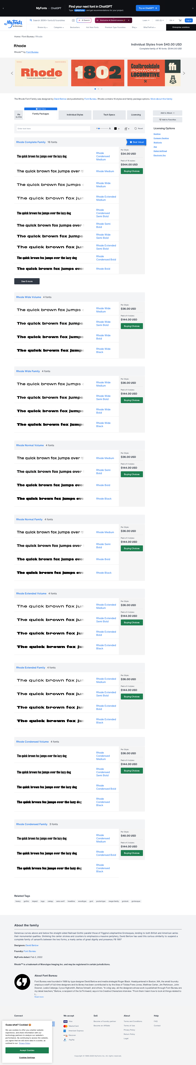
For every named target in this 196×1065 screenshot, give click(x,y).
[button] (3, 8)
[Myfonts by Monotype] (13, 24)
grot (91, 901)
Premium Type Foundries (115, 27)
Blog (133, 27)
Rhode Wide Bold (103, 336)
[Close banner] (129, 20)
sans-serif (60, 901)
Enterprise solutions (181, 27)
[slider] (103, 128)
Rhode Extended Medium (106, 198)
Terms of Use (129, 1026)
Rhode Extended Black (106, 646)
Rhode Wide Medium (103, 184)
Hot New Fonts (92, 27)
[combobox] (60, 20)
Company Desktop (161, 138)
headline (71, 901)
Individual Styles (75, 114)
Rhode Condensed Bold (106, 257)
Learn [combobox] (145, 20)
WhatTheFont (148, 27)
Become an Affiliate (102, 1026)
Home (17, 36)
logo (43, 901)
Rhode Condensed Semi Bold (103, 213)
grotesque (136, 901)
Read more (39, 997)
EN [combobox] (171, 20)
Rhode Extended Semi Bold (106, 247)
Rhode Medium (105, 171)
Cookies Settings (27, 1057)
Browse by (42, 27)
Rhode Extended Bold (106, 633)
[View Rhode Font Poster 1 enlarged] (41, 73)
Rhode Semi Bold (103, 225)
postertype (100, 901)
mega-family (114, 901)
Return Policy (129, 1034)
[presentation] (12, 73)
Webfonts (158, 142)
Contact (157, 1026)
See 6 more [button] (27, 281)
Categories (58, 27)
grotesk (125, 901)
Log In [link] (188, 20)
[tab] (95, 89)
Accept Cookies (27, 1050)
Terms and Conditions (133, 1021)
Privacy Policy (129, 1030)
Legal (126, 1038)
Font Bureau (28, 36)
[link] (30, 20)
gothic (26, 901)
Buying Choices (132, 171)
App (155, 147)
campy (50, 901)
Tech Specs (109, 114)
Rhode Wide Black (103, 350)
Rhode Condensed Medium (103, 156)
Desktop (157, 134)
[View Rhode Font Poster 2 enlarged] (97, 73)
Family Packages (40, 113)
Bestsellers (75, 27)
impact (35, 901)
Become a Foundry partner (105, 1021)
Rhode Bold (103, 269)
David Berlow (60, 98)
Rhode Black (104, 498)
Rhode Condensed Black (103, 802)
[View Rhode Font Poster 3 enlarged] (154, 73)
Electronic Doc (160, 155)
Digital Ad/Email (160, 151)
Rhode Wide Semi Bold (103, 236)
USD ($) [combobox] (158, 20)
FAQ (155, 1021)
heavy (18, 901)
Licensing (136, 114)
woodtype (82, 901)
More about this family (161, 98)
